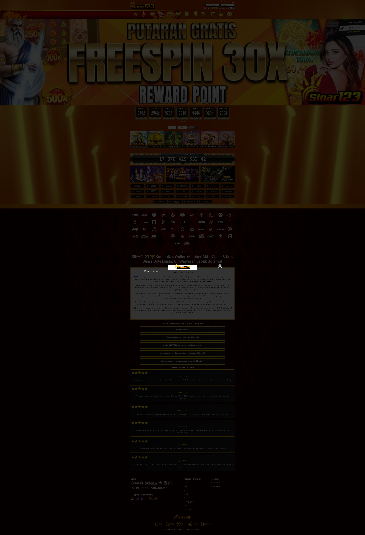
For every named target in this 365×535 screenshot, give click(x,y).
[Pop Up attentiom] (182, 271)
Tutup (220, 266)
